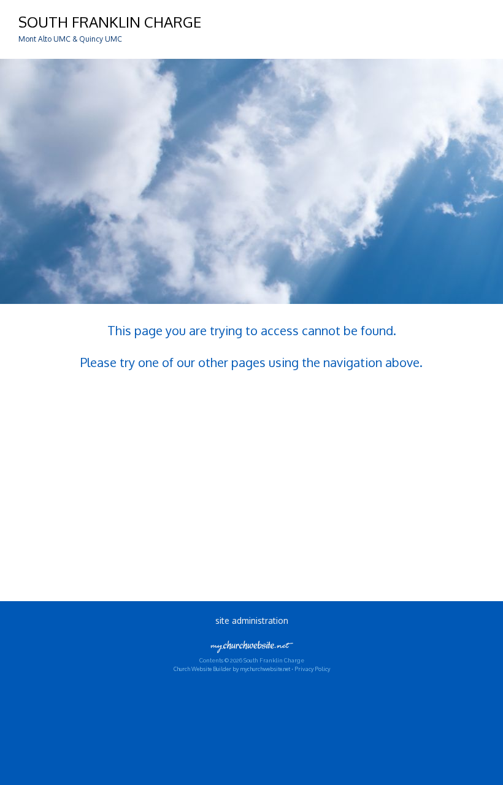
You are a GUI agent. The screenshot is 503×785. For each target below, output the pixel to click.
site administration (251, 620)
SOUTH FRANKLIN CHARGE (109, 21)
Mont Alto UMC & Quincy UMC (70, 39)
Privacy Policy (312, 669)
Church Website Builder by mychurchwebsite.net (232, 669)
